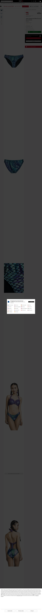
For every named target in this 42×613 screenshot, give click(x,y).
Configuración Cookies (19, 595)
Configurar (32, 610)
